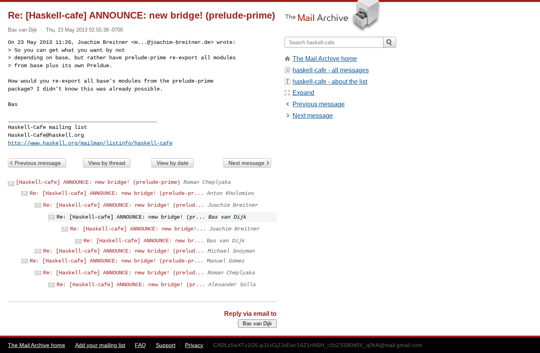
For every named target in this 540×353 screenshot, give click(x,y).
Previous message (38, 163)
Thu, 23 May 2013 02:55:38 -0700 (84, 30)
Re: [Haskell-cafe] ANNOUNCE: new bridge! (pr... (131, 284)
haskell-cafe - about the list (330, 81)
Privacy (194, 345)
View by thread (106, 163)
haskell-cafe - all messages (331, 70)
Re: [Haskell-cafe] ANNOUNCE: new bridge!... (138, 229)
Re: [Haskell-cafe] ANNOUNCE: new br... (143, 241)
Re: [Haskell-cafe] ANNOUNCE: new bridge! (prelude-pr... (117, 193)
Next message (246, 163)
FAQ (140, 345)
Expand (303, 92)
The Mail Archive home (325, 58)
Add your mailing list (100, 345)
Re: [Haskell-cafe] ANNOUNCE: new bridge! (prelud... (123, 205)
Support (166, 345)
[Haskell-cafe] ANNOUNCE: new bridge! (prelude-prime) (98, 182)
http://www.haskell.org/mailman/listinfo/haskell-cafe (90, 143)
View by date (173, 163)
